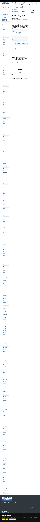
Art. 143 (4, 394)
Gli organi (16, 3)
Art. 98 (4, 270)
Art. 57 (4, 168)
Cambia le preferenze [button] (12, 519)
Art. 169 (4, 456)
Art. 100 (4, 275)
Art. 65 (4, 189)
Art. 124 (4, 345)
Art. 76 (4, 215)
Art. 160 (4, 437)
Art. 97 (4, 268)
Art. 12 (4, 59)
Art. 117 (4, 326)
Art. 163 (4, 445)
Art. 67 (4, 194)
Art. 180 (4, 490)
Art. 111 (4, 311)
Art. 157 (4, 428)
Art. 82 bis (5, 232)
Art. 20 (4, 76)
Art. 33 (4, 106)
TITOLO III (4, 118)
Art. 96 (4, 266)
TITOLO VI (4, 295)
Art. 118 (4, 328)
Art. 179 (4, 486)
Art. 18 (4, 72)
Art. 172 (4, 466)
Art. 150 (4, 407)
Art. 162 (4, 441)
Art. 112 (4, 317)
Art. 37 (4, 115)
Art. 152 (4, 417)
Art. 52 (4, 149)
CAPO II (4, 44)
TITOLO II (4, 39)
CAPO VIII (5, 234)
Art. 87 (4, 245)
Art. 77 (4, 219)
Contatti (3, 22)
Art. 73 (4, 209)
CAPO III (4, 153)
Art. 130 (4, 360)
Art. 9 (4, 53)
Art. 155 (4, 422)
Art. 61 (4, 177)
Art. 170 (4, 458)
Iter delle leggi (32, 12)
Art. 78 (4, 221)
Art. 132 (4, 366)
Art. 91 (4, 253)
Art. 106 (4, 298)
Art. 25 (4, 89)
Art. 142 (4, 388)
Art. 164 (4, 447)
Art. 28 (4, 96)
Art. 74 (4, 211)
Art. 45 (4, 134)
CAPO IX (4, 244)
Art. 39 (4, 123)
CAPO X (4, 255)
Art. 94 (4, 262)
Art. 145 (4, 398)
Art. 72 (4, 206)
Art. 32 (4, 104)
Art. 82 (4, 230)
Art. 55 (4, 157)
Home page (12, 4)
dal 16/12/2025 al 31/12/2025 (16, 32)
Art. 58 (4, 170)
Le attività (20, 3)
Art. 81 (4, 228)
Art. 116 (4, 324)
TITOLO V (4, 280)
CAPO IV (4, 87)
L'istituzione (12, 2)
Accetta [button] (4, 519)
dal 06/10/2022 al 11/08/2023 (16, 34)
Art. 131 (4, 364)
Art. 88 (4, 247)
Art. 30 (4, 100)
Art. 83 (4, 236)
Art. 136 (4, 375)
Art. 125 (4, 349)
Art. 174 (4, 473)
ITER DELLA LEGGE (15, 62)
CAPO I (4, 29)
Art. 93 (4, 260)
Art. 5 (4, 42)
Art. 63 (4, 181)
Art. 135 (4, 373)
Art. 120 (4, 332)
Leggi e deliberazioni (25, 3)
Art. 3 (4, 34)
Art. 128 (4, 356)
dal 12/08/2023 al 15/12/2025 (16, 33)
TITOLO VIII (5, 314)
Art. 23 (4, 81)
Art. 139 (4, 383)
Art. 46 (4, 136)
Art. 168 (4, 454)
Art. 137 (4, 377)
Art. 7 (4, 47)
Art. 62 (4, 179)
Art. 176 (4, 479)
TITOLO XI (4, 463)
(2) (20, 72)
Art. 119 (4, 330)
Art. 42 (4, 128)
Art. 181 (4, 492)
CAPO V (4, 91)
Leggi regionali (4, 12)
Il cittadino (31, 3)
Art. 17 (4, 70)
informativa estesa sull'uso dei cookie (32, 517)
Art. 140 (4, 385)
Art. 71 (4, 204)
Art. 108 (4, 302)
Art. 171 (4, 460)
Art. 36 (4, 113)
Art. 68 (4, 196)
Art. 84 (4, 238)
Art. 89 (4, 249)
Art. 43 (4, 130)
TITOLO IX (4, 391)
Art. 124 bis (5, 347)
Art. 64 (4, 187)
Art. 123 (4, 343)
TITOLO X (4, 414)
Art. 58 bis (5, 172)
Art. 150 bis (5, 409)
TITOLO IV (4, 161)
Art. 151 (4, 411)
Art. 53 (4, 151)
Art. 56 (4, 164)
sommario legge (26, 4)
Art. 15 (4, 66)
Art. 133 (4, 368)
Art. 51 (4, 145)
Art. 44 (4, 132)
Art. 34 (4, 108)
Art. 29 (4, 98)
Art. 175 (4, 477)
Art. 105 (4, 292)
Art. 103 (4, 287)
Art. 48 (4, 140)
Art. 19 (4, 74)
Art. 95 (4, 264)
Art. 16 (4, 68)
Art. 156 (4, 426)
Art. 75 (4, 213)
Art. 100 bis (5, 277)
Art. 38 (4, 121)
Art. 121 (4, 336)
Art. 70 (4, 200)
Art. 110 (4, 309)
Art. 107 (4, 300)
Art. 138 (4, 381)
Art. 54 (4, 155)
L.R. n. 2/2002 (5, 26)
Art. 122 (4, 341)
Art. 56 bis (5, 166)
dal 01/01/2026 (14, 31)
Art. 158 (4, 432)
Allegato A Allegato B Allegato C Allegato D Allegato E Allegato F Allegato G (16, 51)
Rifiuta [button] (7, 519)
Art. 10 (4, 55)
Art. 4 (4, 36)
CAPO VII (4, 227)
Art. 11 (4, 57)
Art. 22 (4, 79)
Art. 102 (4, 285)
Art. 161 (4, 439)
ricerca (20, 4)
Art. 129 (4, 358)
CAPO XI (4, 272)
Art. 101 (4, 283)
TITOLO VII (5, 306)
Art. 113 (4, 319)
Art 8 (4, 49)
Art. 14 (4, 64)
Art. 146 (4, 400)
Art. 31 (4, 102)
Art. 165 (4, 449)
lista (22, 4)
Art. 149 (4, 405)
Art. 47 (4, 138)
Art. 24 (4, 83)
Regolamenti (4, 17)
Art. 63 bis (5, 183)
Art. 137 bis (5, 379)
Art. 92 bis (5, 258)
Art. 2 (4, 32)
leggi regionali (16, 4)
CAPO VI (4, 112)
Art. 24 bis (5, 85)
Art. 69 (4, 198)
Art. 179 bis (5, 488)
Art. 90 (4, 251)
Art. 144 (4, 396)
